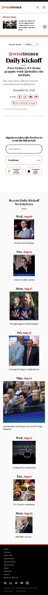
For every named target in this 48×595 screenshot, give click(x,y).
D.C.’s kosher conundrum (24, 505)
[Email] (31, 97)
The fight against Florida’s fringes (24, 324)
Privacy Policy (8, 591)
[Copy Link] (25, 97)
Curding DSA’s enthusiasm (24, 468)
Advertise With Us (11, 577)
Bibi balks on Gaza (23, 537)
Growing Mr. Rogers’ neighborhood (24, 369)
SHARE (13, 97)
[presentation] (45, 27)
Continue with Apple (36, 171)
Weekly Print (9, 565)
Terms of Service (21, 591)
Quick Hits (8, 555)
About (6, 568)
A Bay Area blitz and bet (24, 280)
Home (6, 549)
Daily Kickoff (9, 558)
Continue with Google (16, 171)
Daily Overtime (10, 561)
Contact (7, 574)
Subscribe (8, 571)
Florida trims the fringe (24, 243)
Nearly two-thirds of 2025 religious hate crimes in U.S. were (27, 25)
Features (7, 552)
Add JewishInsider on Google (25, 103)
